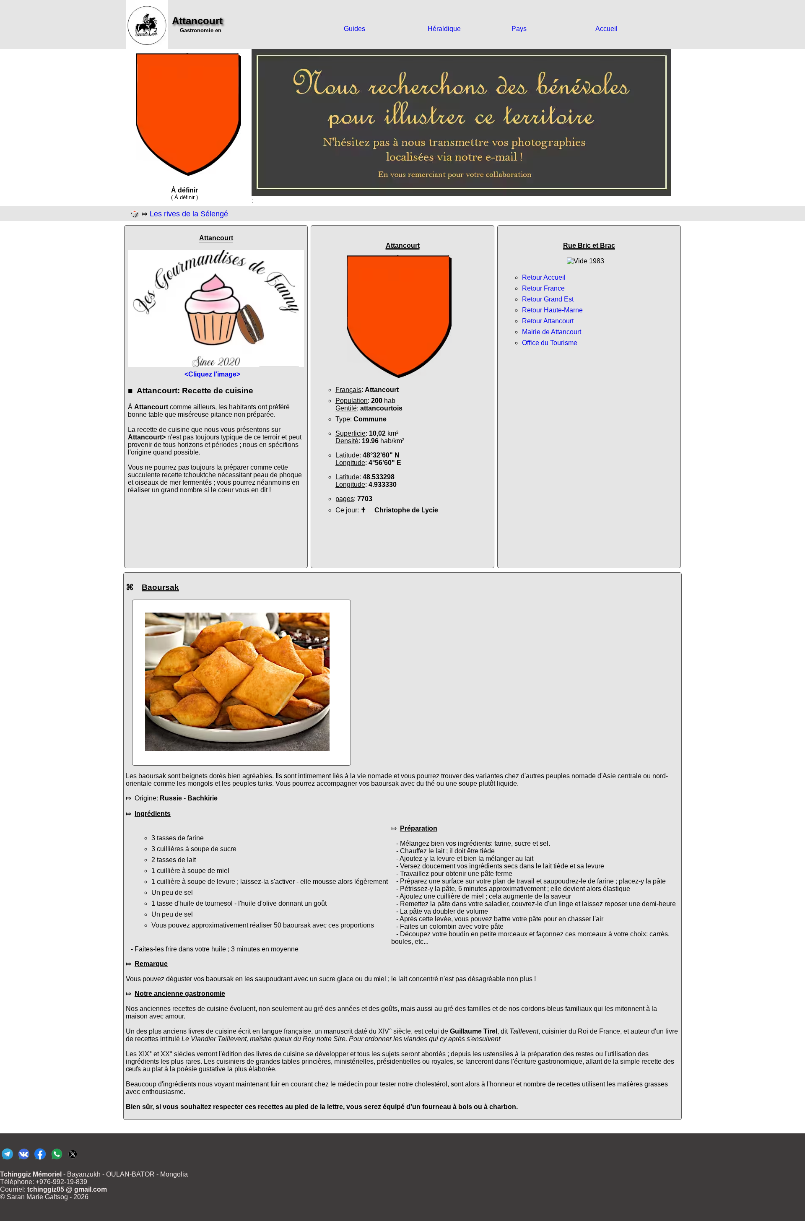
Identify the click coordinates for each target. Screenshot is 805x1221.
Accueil (606, 28)
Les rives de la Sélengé (189, 214)
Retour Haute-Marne (552, 310)
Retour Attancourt (548, 321)
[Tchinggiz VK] (23, 1159)
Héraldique (444, 28)
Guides (354, 28)
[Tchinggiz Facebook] (40, 1159)
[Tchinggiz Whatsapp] (56, 1159)
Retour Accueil (544, 277)
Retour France (543, 288)
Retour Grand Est (548, 299)
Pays (519, 28)
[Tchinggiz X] (72, 1159)
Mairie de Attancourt (551, 331)
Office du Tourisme (549, 342)
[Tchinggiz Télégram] (7, 1159)
